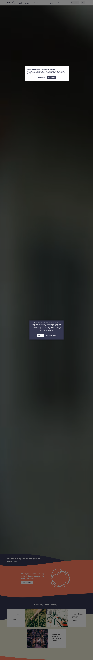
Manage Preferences (41, 77)
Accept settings (51, 77)
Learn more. (51, 330)
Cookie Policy (29, 73)
